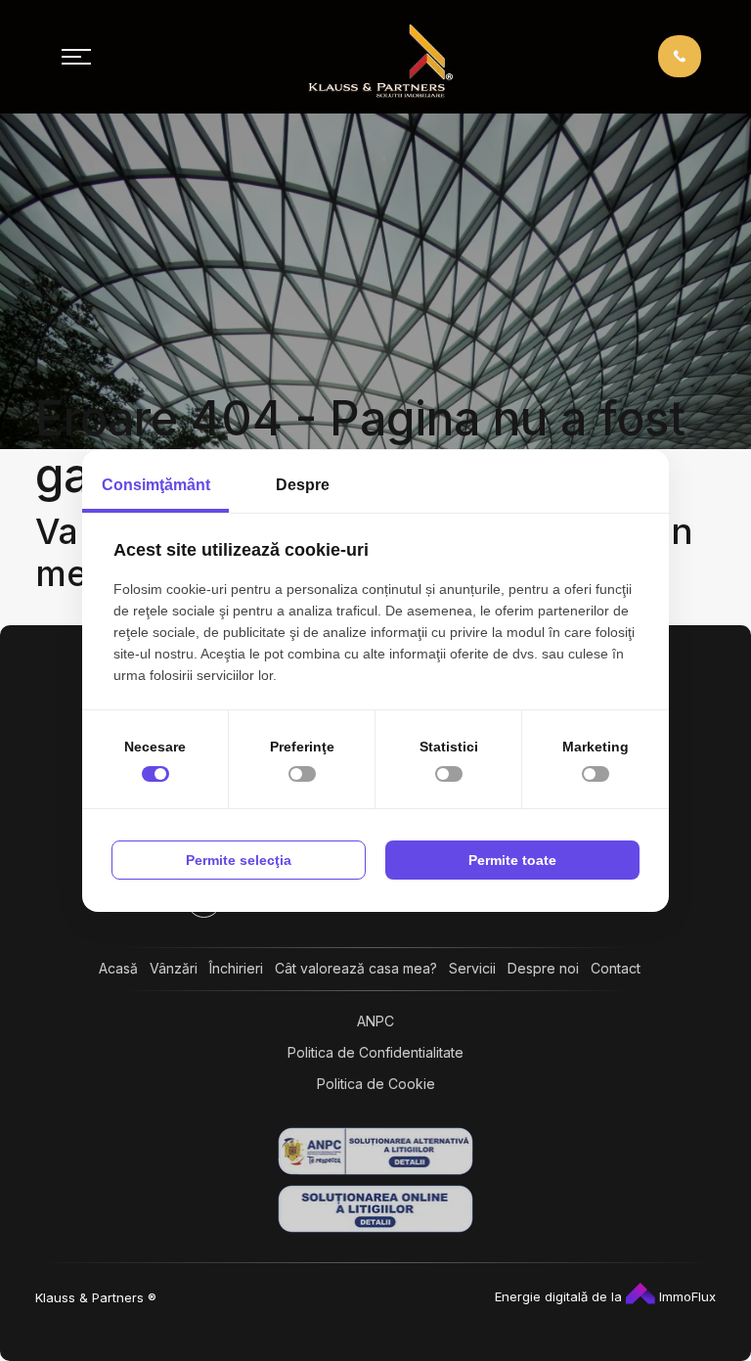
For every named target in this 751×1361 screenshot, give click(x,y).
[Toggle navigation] (76, 56)
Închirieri (236, 968)
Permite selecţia (238, 860)
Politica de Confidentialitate (375, 1052)
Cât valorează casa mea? (356, 968)
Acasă (118, 968)
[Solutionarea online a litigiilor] (375, 1209)
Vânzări (174, 968)
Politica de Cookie (376, 1083)
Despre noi (543, 968)
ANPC (375, 1021)
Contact (616, 968)
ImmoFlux (685, 1296)
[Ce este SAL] (375, 1151)
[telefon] (679, 55)
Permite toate (512, 860)
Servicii (472, 968)
